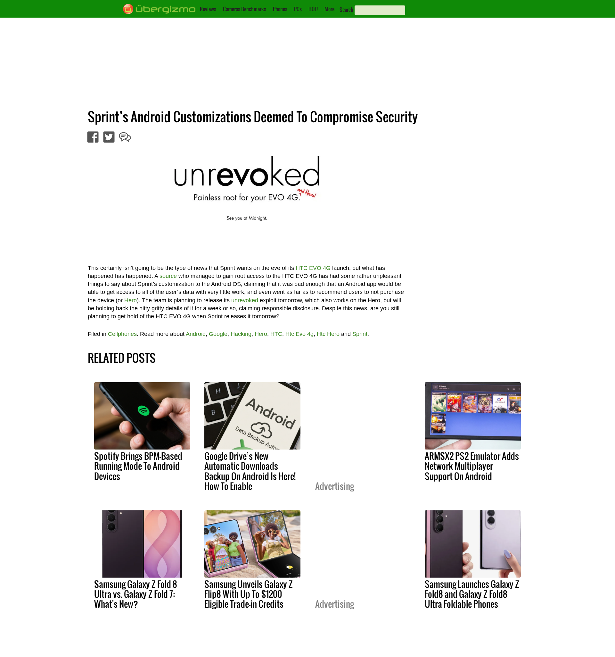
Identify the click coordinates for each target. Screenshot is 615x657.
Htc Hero (328, 334)
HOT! (313, 9)
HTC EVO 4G (313, 268)
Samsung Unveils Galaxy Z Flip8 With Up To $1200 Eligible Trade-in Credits (248, 594)
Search (346, 9)
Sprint (359, 334)
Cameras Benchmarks (244, 9)
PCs (298, 9)
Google (218, 334)
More (329, 9)
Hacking (241, 334)
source (168, 276)
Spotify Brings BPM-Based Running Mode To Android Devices (138, 466)
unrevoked (244, 300)
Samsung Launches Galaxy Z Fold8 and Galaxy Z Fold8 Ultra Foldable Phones (472, 594)
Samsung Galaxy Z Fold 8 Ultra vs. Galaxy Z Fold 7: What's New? (135, 594)
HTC (276, 334)
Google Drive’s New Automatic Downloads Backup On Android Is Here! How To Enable (250, 471)
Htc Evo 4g (299, 334)
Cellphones (122, 334)
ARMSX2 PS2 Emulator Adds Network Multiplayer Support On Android (472, 466)
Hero (130, 300)
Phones (280, 9)
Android (196, 334)
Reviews (208, 9)
